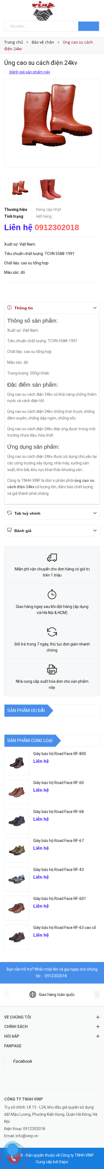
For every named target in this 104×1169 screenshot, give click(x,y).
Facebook (22, 1061)
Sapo (63, 1162)
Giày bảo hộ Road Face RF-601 (60, 898)
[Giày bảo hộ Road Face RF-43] (16, 879)
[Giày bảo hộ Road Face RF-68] (16, 821)
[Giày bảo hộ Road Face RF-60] (16, 792)
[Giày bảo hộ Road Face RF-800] (16, 763)
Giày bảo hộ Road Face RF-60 (58, 782)
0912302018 (57, 227)
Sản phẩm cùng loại (30, 740)
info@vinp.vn (27, 1136)
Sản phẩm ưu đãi (26, 710)
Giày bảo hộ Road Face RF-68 (58, 811)
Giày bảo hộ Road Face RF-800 (59, 753)
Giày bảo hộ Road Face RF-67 (58, 840)
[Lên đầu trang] (92, 1152)
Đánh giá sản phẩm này (29, 72)
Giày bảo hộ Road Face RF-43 (58, 869)
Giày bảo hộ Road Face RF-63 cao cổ (64, 927)
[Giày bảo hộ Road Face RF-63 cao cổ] (16, 937)
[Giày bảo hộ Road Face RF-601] (16, 908)
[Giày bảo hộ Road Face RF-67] (16, 850)
